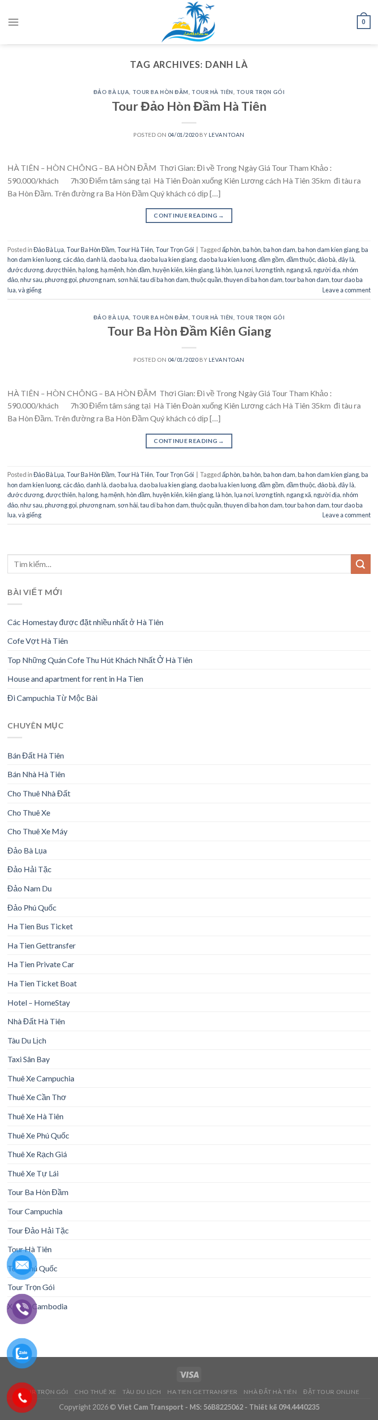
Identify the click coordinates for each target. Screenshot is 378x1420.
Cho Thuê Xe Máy (37, 831)
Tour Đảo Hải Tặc (38, 1230)
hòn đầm (138, 270)
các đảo (73, 259)
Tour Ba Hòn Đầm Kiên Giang (189, 330)
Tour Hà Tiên (212, 92)
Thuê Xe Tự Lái (33, 1173)
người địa (327, 270)
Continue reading (189, 215)
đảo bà (326, 259)
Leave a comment (346, 290)
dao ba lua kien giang (167, 259)
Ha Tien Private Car (40, 964)
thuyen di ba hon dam (253, 280)
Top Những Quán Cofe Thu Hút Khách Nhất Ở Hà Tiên (99, 659)
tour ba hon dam (307, 280)
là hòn (224, 270)
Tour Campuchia (35, 1211)
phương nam (97, 280)
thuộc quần (206, 280)
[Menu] (13, 22)
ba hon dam (279, 249)
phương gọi (61, 280)
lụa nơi (243, 270)
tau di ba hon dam (164, 280)
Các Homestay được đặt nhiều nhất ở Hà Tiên (85, 622)
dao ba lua (123, 259)
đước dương (25, 270)
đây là (346, 259)
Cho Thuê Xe (28, 812)
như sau (31, 280)
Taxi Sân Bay (28, 1059)
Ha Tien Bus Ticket (40, 926)
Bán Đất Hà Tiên (35, 755)
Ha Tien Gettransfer (41, 945)
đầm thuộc (300, 259)
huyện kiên (168, 270)
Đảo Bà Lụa (111, 92)
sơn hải (128, 280)
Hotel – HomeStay (38, 1002)
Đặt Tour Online (331, 1391)
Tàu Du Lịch (26, 1040)
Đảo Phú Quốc (32, 907)
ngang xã (298, 270)
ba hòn (252, 249)
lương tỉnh (269, 270)
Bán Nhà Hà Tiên (36, 774)
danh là (96, 259)
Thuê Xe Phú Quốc (38, 1135)
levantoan (227, 134)
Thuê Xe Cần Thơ (36, 1097)
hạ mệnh (112, 270)
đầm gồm (271, 259)
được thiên (61, 270)
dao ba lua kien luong (227, 259)
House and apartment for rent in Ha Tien (75, 678)
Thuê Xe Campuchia (40, 1078)
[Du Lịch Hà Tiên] (189, 22)
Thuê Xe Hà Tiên (35, 1116)
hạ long (88, 270)
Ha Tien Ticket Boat (42, 983)
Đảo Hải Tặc (29, 869)
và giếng (29, 290)
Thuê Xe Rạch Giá (37, 1154)
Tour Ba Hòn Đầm (160, 92)
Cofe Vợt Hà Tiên (37, 640)
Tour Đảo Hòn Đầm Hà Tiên (189, 105)
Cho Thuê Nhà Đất (38, 793)
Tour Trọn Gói (260, 92)
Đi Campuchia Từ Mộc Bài (52, 697)
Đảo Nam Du (29, 888)
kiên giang (199, 270)
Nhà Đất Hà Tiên (36, 1021)
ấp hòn (231, 249)
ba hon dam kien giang (328, 249)
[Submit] (361, 563)
